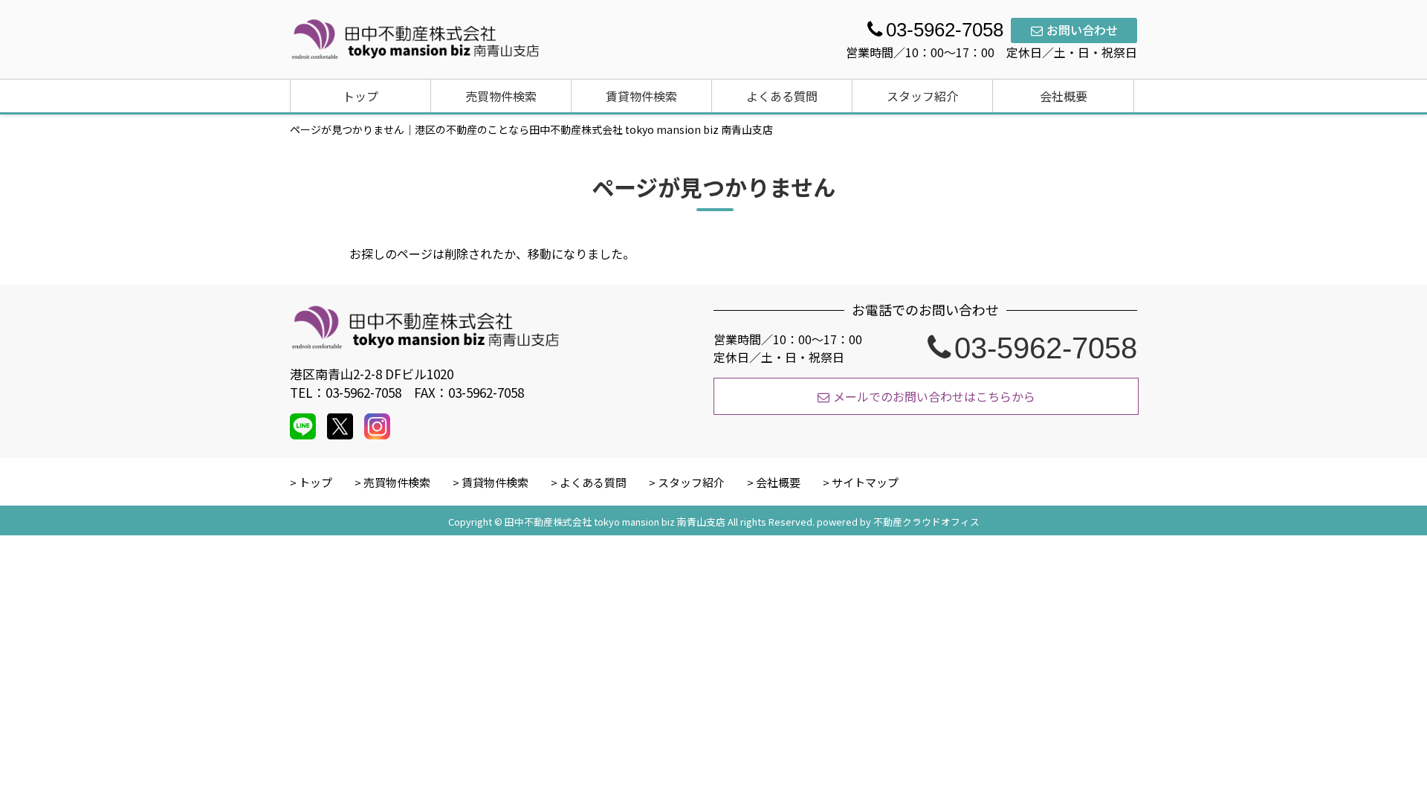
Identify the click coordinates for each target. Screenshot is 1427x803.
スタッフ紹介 (922, 96)
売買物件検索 (501, 96)
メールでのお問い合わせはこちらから (934, 396)
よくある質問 (782, 96)
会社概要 (1063, 96)
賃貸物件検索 (641, 96)
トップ (360, 96)
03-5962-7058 (1045, 348)
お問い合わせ (1082, 30)
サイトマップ (865, 482)
